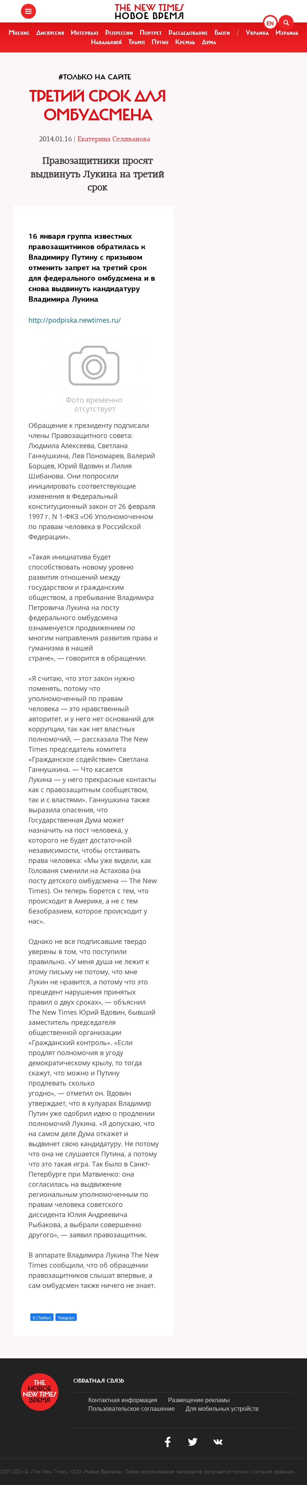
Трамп (136, 42)
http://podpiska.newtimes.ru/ (74, 320)
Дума (209, 42)
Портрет (151, 32)
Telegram (66, 1317)
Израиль (287, 32)
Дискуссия (50, 32)
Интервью (84, 32)
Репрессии (119, 32)
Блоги (222, 32)
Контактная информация (122, 1399)
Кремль (185, 42)
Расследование (188, 32)
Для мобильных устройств (222, 1408)
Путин (160, 42)
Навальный (106, 42)
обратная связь (98, 1381)
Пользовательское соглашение (131, 1408)
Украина (257, 32)
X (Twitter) (42, 1317)
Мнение (19, 32)
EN (270, 23)
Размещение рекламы (199, 1399)
